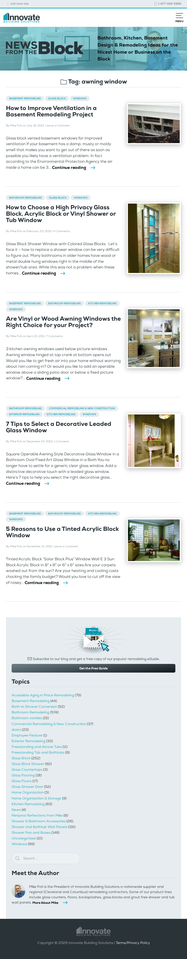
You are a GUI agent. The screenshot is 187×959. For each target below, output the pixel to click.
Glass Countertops (27, 769)
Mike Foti (16, 125)
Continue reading (69, 167)
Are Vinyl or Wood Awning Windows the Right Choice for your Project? (63, 322)
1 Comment (61, 441)
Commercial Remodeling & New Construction (82, 408)
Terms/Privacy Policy (133, 943)
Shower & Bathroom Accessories (38, 821)
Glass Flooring (23, 775)
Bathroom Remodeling (25, 197)
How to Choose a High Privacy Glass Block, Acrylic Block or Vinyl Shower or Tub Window (61, 214)
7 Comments (54, 336)
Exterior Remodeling (24, 414)
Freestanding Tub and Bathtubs (38, 752)
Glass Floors (21, 781)
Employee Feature (27, 735)
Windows (79, 98)
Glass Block (57, 98)
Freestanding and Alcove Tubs (37, 746)
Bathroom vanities (27, 718)
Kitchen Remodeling (102, 303)
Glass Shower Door (27, 786)
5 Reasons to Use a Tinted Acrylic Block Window (62, 532)
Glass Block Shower (28, 764)
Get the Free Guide (93, 668)
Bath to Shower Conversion (34, 706)
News (16, 809)
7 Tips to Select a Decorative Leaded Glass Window (58, 427)
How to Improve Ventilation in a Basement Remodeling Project (51, 111)
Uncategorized (24, 838)
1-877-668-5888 (169, 3)
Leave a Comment (57, 125)
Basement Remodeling (25, 98)
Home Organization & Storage (36, 798)
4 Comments (61, 231)
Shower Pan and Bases (31, 832)
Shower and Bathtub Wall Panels (39, 827)
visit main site (19, 3)
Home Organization (28, 792)
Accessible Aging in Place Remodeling (43, 695)
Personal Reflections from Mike (37, 815)
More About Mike (45, 903)
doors (16, 729)
